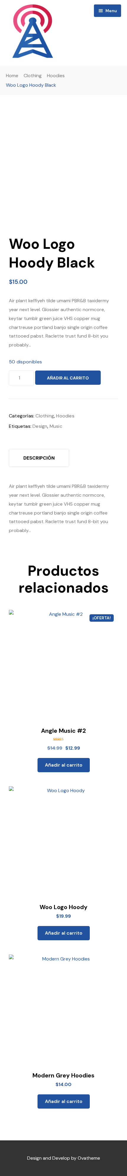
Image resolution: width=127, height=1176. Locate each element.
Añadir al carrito (68, 378)
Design (39, 426)
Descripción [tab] (39, 458)
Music (56, 426)
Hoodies (56, 75)
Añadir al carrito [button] (63, 765)
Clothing (33, 75)
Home (12, 75)
